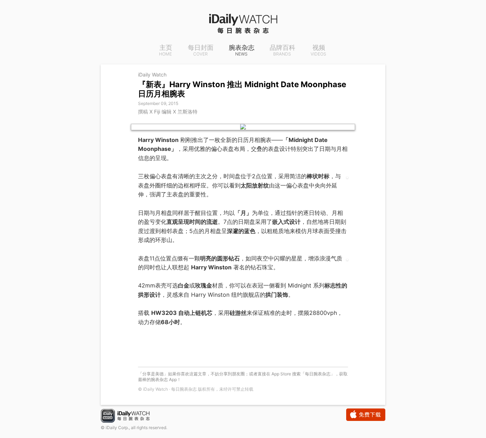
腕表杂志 (241, 50)
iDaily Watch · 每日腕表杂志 (131, 416)
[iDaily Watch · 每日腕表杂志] (243, 23)
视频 (318, 50)
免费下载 (365, 414)
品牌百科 (282, 50)
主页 (165, 50)
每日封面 (200, 50)
